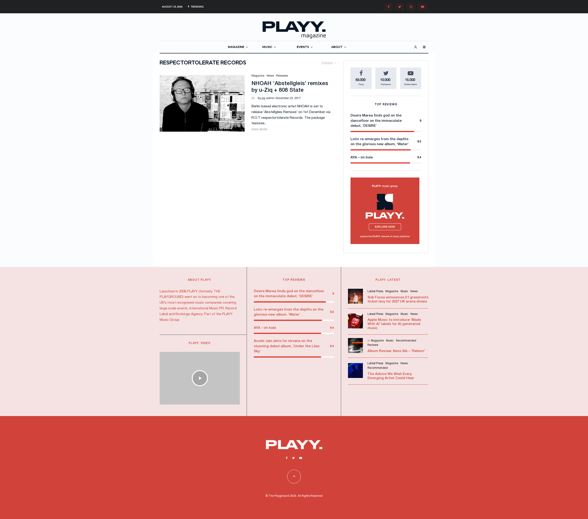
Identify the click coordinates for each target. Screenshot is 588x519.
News (270, 76)
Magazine (258, 76)
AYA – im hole (362, 157)
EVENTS (303, 47)
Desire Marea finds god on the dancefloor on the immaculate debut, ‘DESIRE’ (376, 121)
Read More (259, 129)
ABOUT (336, 47)
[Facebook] (388, 7)
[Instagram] (411, 7)
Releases (282, 76)
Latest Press (375, 291)
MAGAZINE (236, 47)
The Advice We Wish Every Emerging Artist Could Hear (391, 376)
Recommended (406, 340)
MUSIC (267, 47)
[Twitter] (399, 7)
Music (404, 291)
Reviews (373, 345)
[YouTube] (422, 7)
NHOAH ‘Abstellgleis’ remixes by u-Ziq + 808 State (290, 87)
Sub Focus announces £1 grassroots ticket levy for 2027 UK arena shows (398, 299)
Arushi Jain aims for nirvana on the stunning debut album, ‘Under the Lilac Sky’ (287, 346)
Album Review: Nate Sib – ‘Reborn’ (396, 351)
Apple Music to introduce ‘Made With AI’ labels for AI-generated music (394, 324)
